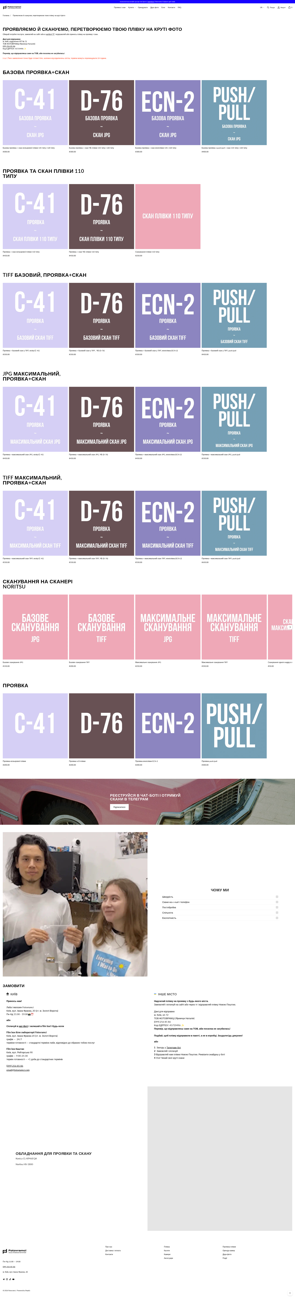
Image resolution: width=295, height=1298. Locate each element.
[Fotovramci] (12, 7)
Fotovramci (12, 1290)
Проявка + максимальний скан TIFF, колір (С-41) (23, 558)
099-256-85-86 (9, 46)
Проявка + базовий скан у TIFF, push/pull (219, 350)
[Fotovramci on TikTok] (10, 1279)
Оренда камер (229, 1250)
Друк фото (227, 1254)
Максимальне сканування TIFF (215, 662)
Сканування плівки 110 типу (147, 252)
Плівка (167, 1247)
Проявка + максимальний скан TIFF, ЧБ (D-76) (88, 558)
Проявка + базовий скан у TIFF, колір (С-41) (21, 350)
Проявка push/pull (209, 761)
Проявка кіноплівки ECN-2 (146, 761)
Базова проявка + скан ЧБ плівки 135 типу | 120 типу (91, 148)
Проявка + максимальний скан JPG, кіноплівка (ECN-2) (158, 454)
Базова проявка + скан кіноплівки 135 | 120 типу (155, 148)
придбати (151, 2)
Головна (6, 15)
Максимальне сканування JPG (148, 662)
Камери (167, 1254)
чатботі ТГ (50, 34)
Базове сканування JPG (13, 662)
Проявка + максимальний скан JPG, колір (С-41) (23, 454)
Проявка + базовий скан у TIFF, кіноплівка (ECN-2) (156, 350)
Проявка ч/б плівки (77, 761)
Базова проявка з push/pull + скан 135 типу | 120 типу (224, 148)
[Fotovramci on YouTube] (13, 1279)
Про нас (108, 1247)
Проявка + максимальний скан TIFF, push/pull (221, 558)
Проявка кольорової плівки (14, 761)
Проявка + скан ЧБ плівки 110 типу (84, 252)
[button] (132, 7)
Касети (167, 1250)
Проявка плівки (229, 1247)
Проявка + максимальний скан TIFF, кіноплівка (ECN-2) (158, 558)
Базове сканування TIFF (79, 662)
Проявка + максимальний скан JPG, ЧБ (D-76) (88, 454)
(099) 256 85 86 (14, 1065)
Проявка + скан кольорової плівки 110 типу (21, 252)
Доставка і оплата (113, 1250)
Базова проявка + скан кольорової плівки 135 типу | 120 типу (29, 148)
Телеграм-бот (174, 1047)
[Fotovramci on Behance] (3, 1279)
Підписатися (119, 807)
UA (261, 7)
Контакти (109, 1254)
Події (225, 1258)
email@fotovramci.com (18, 1070)
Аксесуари (168, 1258)
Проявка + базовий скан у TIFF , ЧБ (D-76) (87, 350)
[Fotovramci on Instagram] (7, 1279)
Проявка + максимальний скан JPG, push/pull (221, 454)
